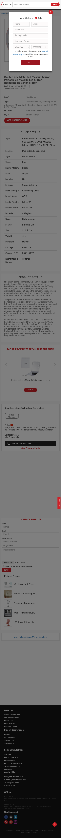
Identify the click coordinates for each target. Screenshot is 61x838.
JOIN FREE (31, 62)
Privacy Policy (17, 55)
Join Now (59, 503)
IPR (24, 55)
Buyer (30, 18)
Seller (40, 18)
